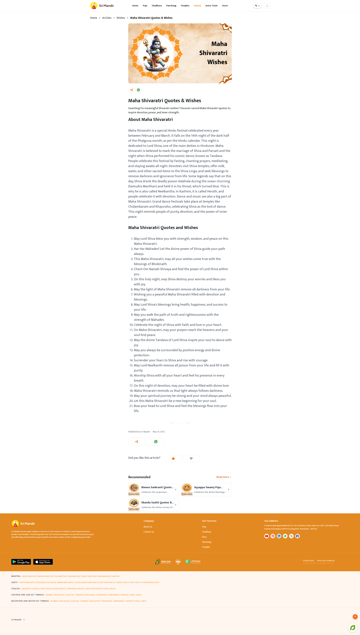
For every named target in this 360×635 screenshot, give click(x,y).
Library (197, 5)
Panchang (171, 5)
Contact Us (149, 532)
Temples (185, 5)
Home (135, 5)
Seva (204, 537)
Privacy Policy (308, 560)
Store (225, 5)
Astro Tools (211, 5)
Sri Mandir (16, 619)
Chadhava (157, 5)
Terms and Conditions (326, 560)
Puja (145, 5)
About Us (148, 527)
